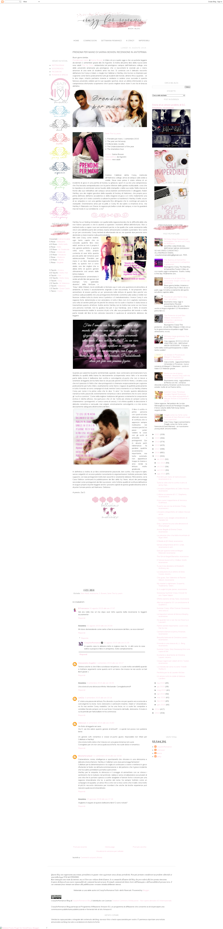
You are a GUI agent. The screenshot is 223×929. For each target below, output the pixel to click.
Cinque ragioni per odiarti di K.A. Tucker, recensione (173, 662)
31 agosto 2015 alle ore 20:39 (99, 626)
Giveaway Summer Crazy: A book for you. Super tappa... (172, 594)
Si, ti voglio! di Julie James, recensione (172, 589)
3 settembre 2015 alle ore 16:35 (100, 683)
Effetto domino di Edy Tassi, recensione (173, 599)
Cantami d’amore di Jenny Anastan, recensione (171, 632)
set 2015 (161, 470)
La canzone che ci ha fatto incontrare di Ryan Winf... (173, 536)
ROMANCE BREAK (60, 75)
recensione (94, 593)
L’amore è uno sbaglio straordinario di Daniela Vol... (172, 519)
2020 (157, 438)
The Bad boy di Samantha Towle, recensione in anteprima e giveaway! (177, 262)
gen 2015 (161, 704)
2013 (157, 713)
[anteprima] (171, 183)
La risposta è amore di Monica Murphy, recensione (173, 615)
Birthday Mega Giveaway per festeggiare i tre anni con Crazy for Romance (177, 241)
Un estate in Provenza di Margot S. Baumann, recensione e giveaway (174, 357)
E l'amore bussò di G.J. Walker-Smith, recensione (172, 561)
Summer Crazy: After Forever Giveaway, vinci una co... (173, 609)
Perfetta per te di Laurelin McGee (170, 672)
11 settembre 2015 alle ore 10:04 (107, 756)
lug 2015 (161, 683)
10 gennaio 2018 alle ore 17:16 (100, 799)
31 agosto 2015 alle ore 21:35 (116, 642)
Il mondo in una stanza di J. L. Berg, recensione (171, 644)
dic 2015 (161, 459)
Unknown (82, 723)
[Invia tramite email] (84, 590)
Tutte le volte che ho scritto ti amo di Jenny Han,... (172, 483)
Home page (110, 847)
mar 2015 (161, 697)
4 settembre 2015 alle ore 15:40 (100, 723)
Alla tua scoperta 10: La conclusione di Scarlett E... (173, 603)
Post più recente (80, 847)
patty (159, 756)
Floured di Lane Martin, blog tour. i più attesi (175, 298)
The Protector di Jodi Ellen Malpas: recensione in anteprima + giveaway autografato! (174, 318)
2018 (157, 445)
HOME (76, 40)
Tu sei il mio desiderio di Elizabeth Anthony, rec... (170, 567)
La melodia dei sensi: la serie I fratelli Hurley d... (171, 667)
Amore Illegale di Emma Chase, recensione (169, 530)
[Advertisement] (110, 569)
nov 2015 (161, 463)
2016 (157, 452)
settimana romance (111, 40)
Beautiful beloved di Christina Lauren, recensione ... (172, 638)
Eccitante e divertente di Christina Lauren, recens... (171, 656)
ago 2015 (161, 474)
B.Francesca (83, 608)
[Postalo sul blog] (87, 590)
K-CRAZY (130, 40)
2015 (157, 456)
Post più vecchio (139, 847)
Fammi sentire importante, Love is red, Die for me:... (172, 627)
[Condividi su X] (89, 590)
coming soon (90, 40)
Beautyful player (85, 756)
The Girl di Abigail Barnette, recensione (173, 556)
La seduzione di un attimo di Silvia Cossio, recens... (171, 573)
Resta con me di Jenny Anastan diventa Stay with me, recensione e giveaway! (177, 375)
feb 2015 (161, 701)
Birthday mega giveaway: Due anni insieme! (176, 337)
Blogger (146, 890)
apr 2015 (161, 694)
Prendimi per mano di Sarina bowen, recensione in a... (171, 478)
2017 (157, 449)
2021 (157, 434)
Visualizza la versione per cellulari (109, 851)
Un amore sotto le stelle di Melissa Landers (171, 677)
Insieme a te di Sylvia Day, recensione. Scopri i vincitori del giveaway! (177, 280)
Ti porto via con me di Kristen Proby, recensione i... (171, 507)
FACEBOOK (57, 71)
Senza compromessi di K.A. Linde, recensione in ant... (170, 546)
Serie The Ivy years (114, 593)
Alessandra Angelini (87, 663)
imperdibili (144, 40)
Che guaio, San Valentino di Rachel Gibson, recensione (171, 578)
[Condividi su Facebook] (91, 590)
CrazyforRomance (92, 642)
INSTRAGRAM (58, 65)
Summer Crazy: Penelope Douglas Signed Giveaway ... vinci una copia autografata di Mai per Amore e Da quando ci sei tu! (176, 396)
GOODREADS (58, 68)
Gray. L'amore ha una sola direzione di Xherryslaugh (172, 524)
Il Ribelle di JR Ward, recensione (170, 541)
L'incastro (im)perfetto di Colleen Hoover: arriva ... (173, 513)
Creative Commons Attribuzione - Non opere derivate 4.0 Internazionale (141, 900)
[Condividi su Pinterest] (93, 590)
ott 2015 (161, 466)
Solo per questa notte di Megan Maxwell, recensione (170, 551)
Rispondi (81, 618)
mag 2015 (161, 690)
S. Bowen (103, 593)
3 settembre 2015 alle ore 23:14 (98, 697)
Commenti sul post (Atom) (91, 857)
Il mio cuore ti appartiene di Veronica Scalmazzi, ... (172, 501)
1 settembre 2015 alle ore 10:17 (110, 663)
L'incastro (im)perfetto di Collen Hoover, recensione (173, 489)
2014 (157, 709)
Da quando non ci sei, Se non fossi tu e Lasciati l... (173, 621)
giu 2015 (161, 686)
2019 (157, 441)
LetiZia (81, 697)
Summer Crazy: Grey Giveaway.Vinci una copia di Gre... (173, 650)
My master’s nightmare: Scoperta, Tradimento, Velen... (171, 584)
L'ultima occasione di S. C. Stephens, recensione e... (172, 495)
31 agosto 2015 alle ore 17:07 (102, 608)
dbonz (159, 753)
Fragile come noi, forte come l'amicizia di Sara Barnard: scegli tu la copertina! (177, 417)
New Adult (85, 593)
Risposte (84, 638)
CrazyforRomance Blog (81, 900)
